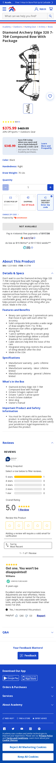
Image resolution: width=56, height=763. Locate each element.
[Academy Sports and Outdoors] (12, 8)
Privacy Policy (46, 735)
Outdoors (17, 27)
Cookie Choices (10, 740)
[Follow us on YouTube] (22, 729)
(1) (19, 122)
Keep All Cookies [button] (28, 756)
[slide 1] (28, 108)
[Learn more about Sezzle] (28, 238)
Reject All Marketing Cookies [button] (28, 747)
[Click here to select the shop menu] (4, 8)
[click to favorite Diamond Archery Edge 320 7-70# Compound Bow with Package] (50, 96)
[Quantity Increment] (50, 187)
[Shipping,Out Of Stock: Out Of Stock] (28, 202)
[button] (46, 146)
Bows (50, 27)
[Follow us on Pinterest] (39, 729)
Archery (42, 27)
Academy (6, 27)
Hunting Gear (30, 27)
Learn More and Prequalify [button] (46, 145)
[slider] (28, 72)
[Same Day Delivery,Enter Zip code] (45, 202)
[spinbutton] (28, 187)
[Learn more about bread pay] (28, 247)
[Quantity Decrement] (5, 187)
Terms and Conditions (17, 738)
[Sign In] (36, 8)
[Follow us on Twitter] (13, 729)
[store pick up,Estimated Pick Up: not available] (11, 202)
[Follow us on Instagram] (30, 729)
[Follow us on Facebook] (4, 729)
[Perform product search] (50, 16)
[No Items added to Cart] (51, 8)
